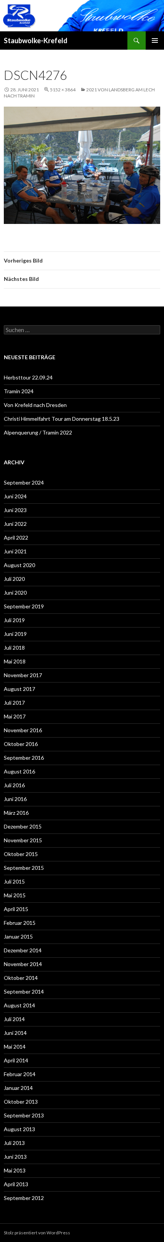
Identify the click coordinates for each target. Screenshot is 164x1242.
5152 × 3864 (63, 89)
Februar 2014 (19, 1074)
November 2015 (23, 840)
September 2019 (24, 606)
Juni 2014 (15, 1033)
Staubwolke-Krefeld (36, 40)
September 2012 (24, 1198)
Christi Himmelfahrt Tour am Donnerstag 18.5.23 (61, 418)
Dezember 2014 (23, 950)
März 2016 (16, 812)
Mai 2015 (15, 895)
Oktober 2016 (21, 744)
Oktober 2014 (21, 977)
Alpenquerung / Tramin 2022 (38, 432)
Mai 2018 (15, 661)
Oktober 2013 (21, 1101)
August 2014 (19, 1005)
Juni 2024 (15, 496)
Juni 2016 (15, 799)
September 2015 (24, 867)
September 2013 (24, 1115)
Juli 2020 (14, 579)
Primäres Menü (155, 40)
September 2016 (24, 757)
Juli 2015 (14, 881)
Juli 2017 (14, 702)
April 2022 (16, 537)
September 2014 (24, 991)
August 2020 (19, 565)
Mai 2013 (15, 1170)
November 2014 (23, 964)
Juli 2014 (14, 1019)
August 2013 (19, 1129)
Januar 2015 (18, 936)
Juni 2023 (15, 510)
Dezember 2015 (23, 826)
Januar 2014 (18, 1088)
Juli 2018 (14, 647)
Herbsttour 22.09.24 (28, 377)
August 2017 (19, 689)
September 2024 (24, 482)
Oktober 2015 (21, 854)
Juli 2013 (14, 1143)
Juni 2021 (15, 551)
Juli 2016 (14, 785)
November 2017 (23, 675)
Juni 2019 (15, 634)
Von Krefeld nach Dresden (35, 405)
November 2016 (23, 730)
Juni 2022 (15, 523)
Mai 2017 (15, 716)
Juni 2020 (15, 592)
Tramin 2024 (19, 391)
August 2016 (19, 771)
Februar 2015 (19, 922)
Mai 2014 (15, 1046)
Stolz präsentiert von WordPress (37, 1233)
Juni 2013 (15, 1156)
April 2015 (16, 909)
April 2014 (16, 1060)
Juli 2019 (14, 620)
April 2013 (16, 1184)
